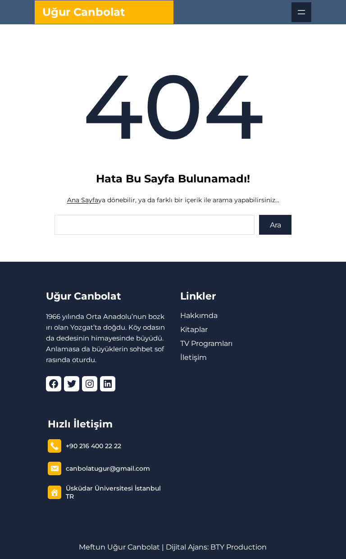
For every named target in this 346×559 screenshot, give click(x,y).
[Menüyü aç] (301, 12)
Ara (275, 225)
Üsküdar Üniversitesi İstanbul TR (113, 492)
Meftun (92, 547)
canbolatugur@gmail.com (108, 468)
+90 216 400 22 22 (93, 446)
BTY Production (238, 547)
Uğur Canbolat (83, 11)
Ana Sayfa (82, 200)
